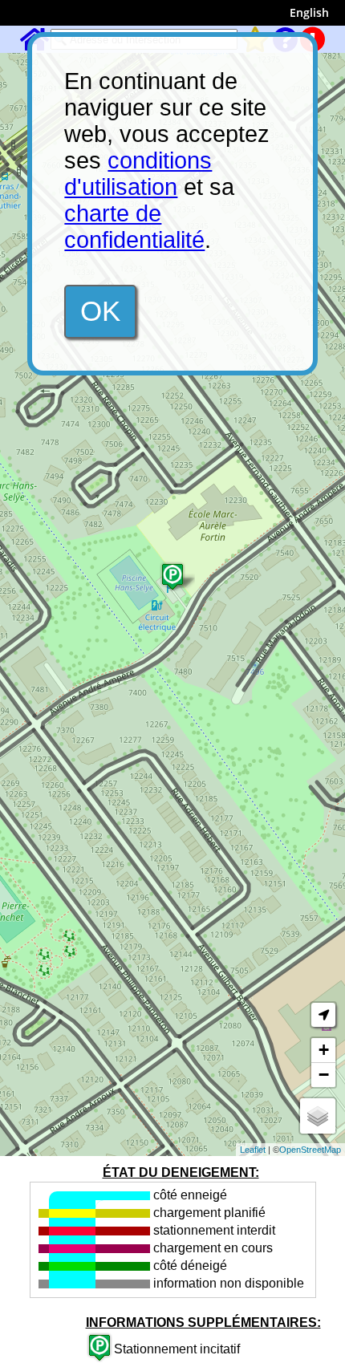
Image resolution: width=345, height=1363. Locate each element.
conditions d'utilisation (138, 174)
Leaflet (253, 1149)
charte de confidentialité (134, 227)
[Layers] (317, 1116)
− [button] (324, 1075)
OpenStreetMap (310, 1149)
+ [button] (324, 1050)
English (309, 12)
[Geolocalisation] (323, 1015)
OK (100, 311)
